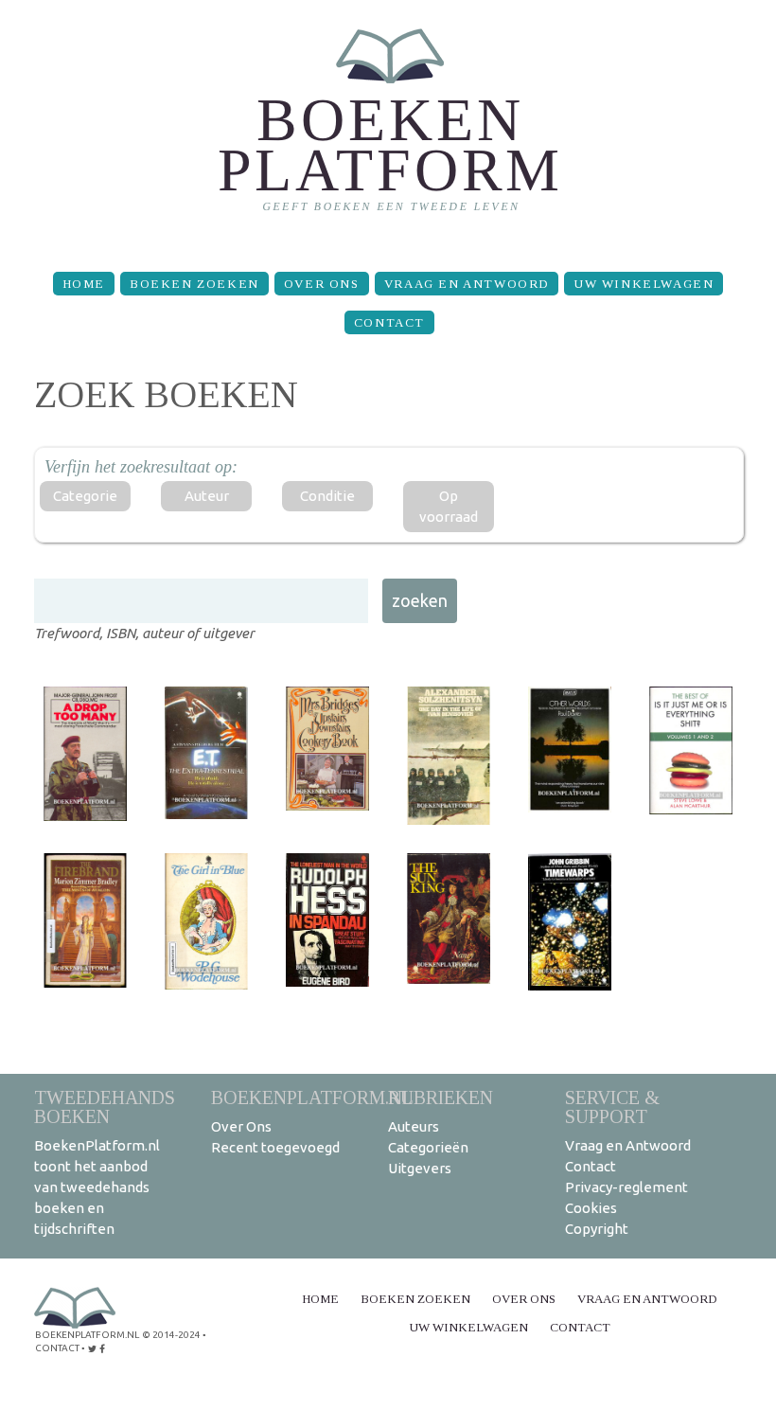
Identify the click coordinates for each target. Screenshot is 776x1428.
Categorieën (428, 1147)
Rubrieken (440, 1097)
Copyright (596, 1229)
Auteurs (413, 1126)
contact (57, 1348)
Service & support (612, 1106)
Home (83, 284)
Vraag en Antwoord (466, 284)
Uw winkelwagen (643, 284)
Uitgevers (419, 1168)
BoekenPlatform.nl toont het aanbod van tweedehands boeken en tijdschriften (97, 1187)
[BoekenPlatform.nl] (388, 128)
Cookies (591, 1208)
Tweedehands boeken (104, 1106)
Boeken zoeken (194, 284)
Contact (389, 322)
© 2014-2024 (171, 1335)
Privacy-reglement (626, 1187)
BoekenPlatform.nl (312, 1097)
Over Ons (322, 284)
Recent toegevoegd (275, 1147)
